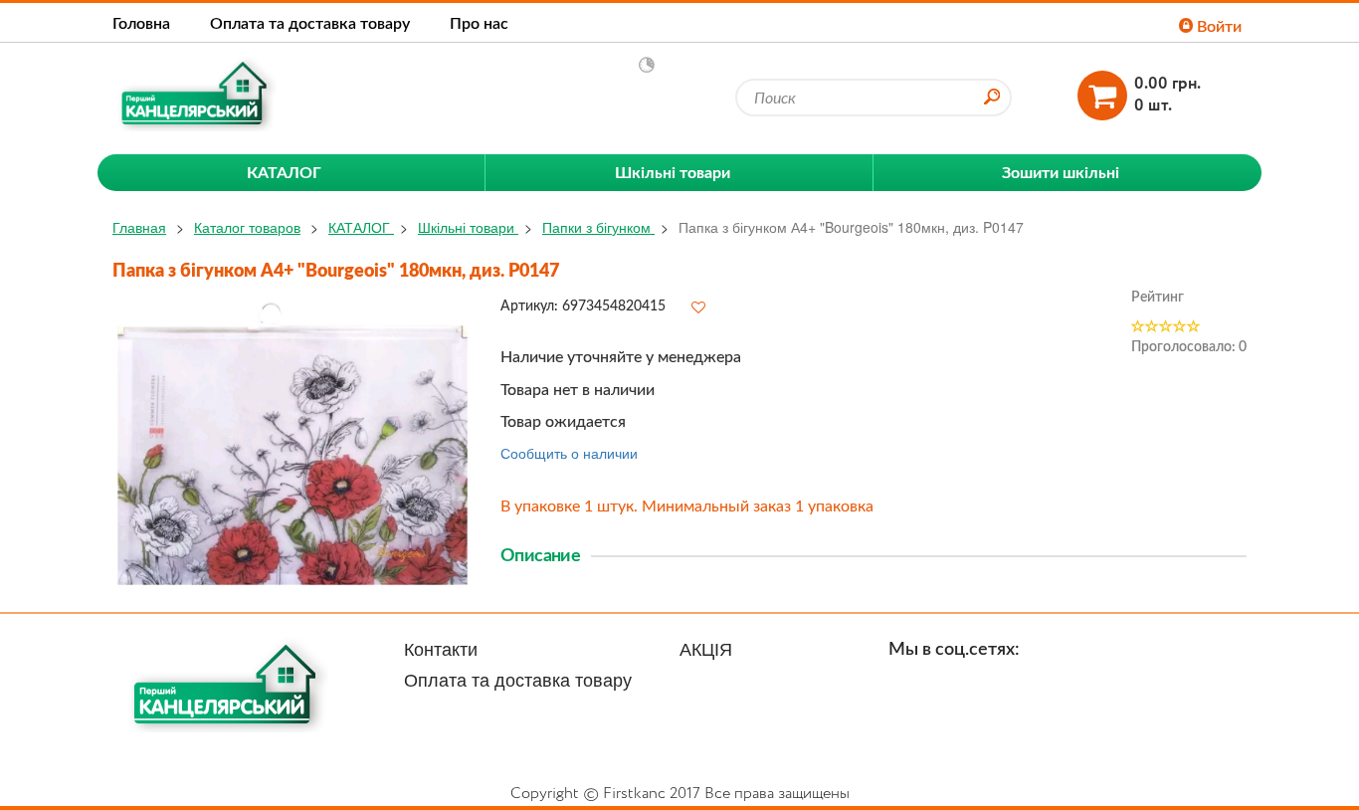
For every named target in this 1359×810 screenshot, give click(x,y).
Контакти (441, 648)
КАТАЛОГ (361, 227)
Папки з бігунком (598, 227)
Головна (141, 22)
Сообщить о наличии (569, 453)
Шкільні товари (468, 227)
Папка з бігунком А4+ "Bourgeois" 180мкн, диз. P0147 (851, 227)
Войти (1217, 25)
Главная (139, 227)
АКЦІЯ (706, 648)
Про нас (479, 22)
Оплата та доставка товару (310, 22)
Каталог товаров (247, 227)
